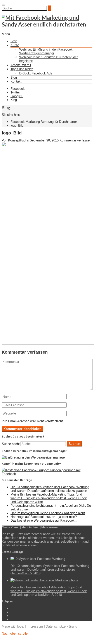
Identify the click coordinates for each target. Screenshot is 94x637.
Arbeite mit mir (20, 65)
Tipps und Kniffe (21, 69)
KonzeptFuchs (18, 140)
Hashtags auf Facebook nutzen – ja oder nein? (43, 517)
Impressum (35, 626)
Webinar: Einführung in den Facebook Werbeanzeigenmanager (46, 51)
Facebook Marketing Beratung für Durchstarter (43, 122)
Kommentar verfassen (75, 140)
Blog (13, 77)
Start (13, 41)
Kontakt (15, 81)
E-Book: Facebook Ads (35, 73)
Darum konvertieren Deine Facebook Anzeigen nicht (47, 513)
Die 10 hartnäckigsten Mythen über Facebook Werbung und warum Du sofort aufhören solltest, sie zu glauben (49, 488)
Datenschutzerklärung (61, 626)
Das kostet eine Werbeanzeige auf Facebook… (44, 520)
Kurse (14, 45)
